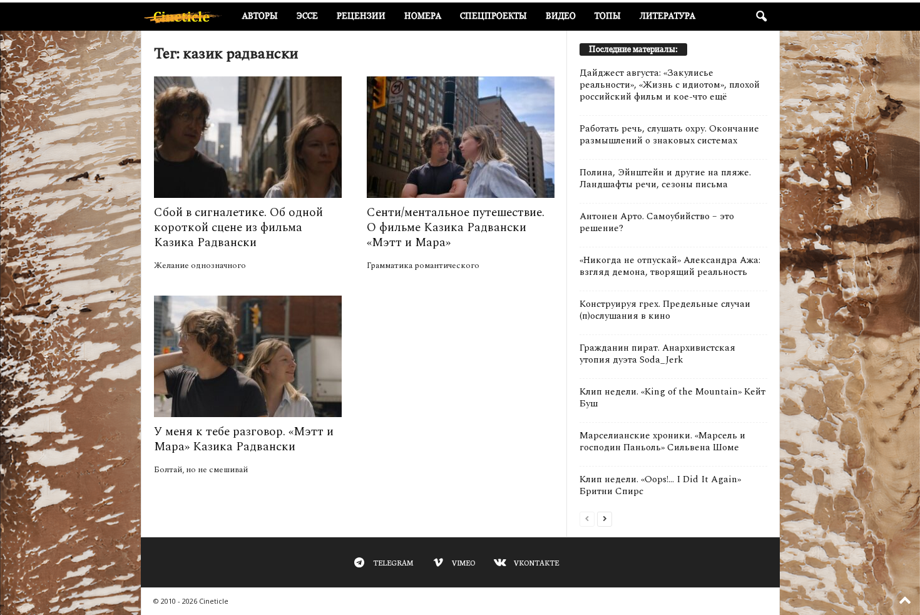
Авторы (260, 16)
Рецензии (361, 16)
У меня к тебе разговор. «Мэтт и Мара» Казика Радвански (244, 439)
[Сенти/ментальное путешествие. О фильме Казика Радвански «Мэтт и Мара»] (461, 137)
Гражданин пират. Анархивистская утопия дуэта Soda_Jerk (657, 354)
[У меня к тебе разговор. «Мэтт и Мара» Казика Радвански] (248, 356)
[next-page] (604, 518)
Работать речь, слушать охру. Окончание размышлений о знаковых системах (669, 134)
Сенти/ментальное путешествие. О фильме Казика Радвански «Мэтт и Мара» (455, 228)
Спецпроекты (493, 16)
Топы (608, 16)
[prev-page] (587, 518)
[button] (761, 17)
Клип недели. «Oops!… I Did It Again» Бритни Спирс (660, 485)
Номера (422, 16)
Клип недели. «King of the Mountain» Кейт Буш (672, 398)
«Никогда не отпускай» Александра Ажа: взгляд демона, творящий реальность (670, 266)
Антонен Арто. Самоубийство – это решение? (657, 222)
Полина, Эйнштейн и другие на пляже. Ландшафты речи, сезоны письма (665, 178)
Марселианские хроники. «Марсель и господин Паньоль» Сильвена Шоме (662, 441)
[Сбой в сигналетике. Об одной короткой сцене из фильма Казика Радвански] (248, 137)
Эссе (307, 16)
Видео (561, 16)
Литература (667, 16)
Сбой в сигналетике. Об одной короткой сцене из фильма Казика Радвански (238, 228)
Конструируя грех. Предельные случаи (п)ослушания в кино (665, 310)
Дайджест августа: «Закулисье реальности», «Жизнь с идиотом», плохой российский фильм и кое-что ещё (670, 85)
